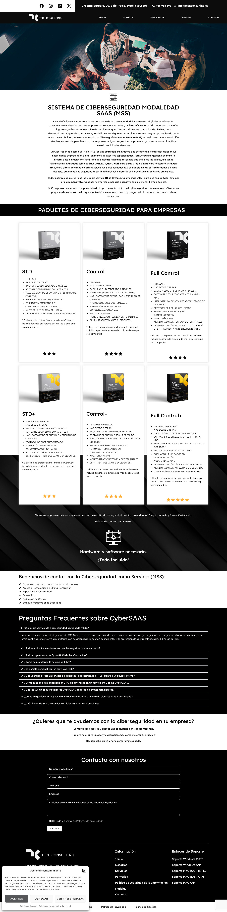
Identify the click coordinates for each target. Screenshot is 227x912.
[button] (84, 870)
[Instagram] (51, 6)
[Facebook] (42, 6)
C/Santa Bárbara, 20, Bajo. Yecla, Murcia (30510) (114, 5)
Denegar (41, 898)
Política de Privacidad (113, 906)
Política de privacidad (48, 906)
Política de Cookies (28, 906)
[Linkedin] (60, 6)
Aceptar (16, 898)
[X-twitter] (69, 6)
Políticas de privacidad (89, 820)
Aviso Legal (65, 906)
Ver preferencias (70, 898)
